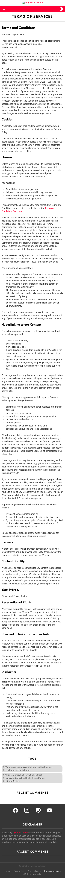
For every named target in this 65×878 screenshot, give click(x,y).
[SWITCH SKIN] (61, 9)
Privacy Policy (34, 871)
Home (8, 871)
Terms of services (52, 871)
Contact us (19, 871)
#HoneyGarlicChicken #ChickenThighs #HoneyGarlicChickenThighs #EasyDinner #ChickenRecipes (24, 778)
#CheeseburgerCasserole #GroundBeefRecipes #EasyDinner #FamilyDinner (28, 768)
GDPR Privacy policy (32, 874)
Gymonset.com (20, 832)
